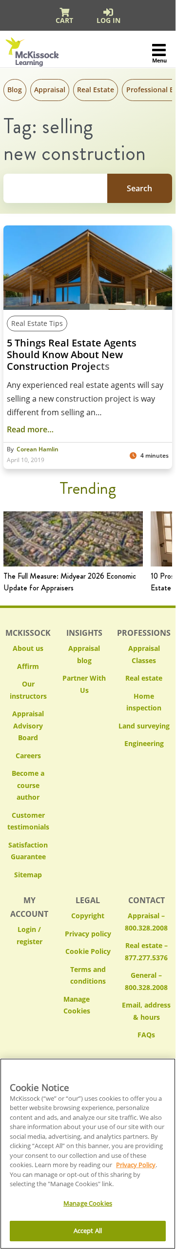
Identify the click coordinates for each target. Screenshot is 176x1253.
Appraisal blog (84, 654)
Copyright (87, 915)
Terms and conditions (88, 975)
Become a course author (28, 785)
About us (28, 648)
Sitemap (28, 874)
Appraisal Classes (144, 654)
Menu (159, 60)
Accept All (88, 1230)
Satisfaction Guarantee (28, 851)
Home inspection (143, 702)
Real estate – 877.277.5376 (146, 951)
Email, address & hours (146, 1011)
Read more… (30, 429)
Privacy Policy (136, 1164)
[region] (88, 1153)
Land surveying (144, 725)
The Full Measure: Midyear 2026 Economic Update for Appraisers (69, 581)
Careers (28, 755)
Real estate (143, 678)
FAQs (146, 1034)
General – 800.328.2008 (146, 981)
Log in (108, 20)
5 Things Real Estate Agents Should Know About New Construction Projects (72, 354)
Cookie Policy (88, 951)
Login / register (29, 935)
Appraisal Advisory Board (28, 725)
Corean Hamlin (38, 449)
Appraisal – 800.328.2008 (146, 921)
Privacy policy (88, 933)
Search (139, 188)
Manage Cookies (87, 1005)
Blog (14, 89)
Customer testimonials (28, 821)
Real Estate (95, 89)
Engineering (144, 743)
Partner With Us (84, 684)
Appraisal (49, 89)
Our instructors (28, 690)
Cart (64, 20)
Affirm (28, 666)
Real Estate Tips (37, 323)
